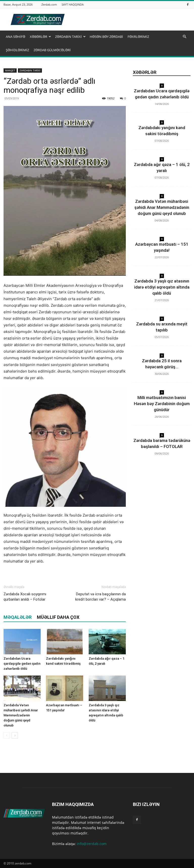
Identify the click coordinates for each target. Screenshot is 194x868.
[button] (184, 36)
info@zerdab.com (92, 843)
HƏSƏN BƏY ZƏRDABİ (106, 36)
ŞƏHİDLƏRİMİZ (17, 50)
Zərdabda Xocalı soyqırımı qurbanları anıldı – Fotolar (25, 597)
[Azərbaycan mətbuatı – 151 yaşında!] (64, 688)
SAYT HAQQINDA (73, 4)
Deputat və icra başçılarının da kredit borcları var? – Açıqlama (100, 597)
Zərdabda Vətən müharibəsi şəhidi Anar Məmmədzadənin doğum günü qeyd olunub (21, 715)
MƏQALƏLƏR (18, 617)
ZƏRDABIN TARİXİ (68, 36)
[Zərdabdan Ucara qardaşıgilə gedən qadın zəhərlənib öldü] (22, 641)
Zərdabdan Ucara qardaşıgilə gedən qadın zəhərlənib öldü (22, 663)
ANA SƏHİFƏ (15, 36)
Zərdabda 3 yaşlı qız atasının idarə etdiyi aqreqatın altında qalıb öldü (161, 287)
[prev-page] (7, 735)
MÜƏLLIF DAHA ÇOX (58, 617)
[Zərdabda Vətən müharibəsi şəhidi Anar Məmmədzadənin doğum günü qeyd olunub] (22, 688)
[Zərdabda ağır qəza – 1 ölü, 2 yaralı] (107, 641)
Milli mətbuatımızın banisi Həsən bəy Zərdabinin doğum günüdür (162, 403)
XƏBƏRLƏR (38, 36)
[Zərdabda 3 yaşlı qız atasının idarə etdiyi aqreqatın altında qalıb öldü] (107, 688)
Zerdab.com (49, 4)
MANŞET (10, 70)
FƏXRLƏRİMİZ (138, 36)
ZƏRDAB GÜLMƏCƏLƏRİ (52, 50)
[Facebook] (187, 4)
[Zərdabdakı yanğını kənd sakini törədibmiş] (64, 641)
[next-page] (15, 735)
